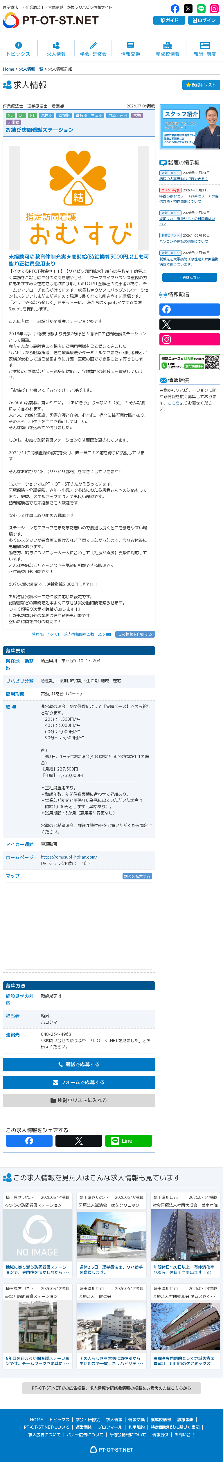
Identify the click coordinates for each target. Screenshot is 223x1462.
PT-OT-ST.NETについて (46, 1427)
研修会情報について (127, 1434)
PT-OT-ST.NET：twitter (188, 8)
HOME (36, 1419)
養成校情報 (167, 48)
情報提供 (160, 1434)
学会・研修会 (93, 48)
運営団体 (83, 1427)
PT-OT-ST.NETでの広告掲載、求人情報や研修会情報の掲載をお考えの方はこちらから (111, 1388)
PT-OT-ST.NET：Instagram (214, 8)
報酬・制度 (204, 48)
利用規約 (136, 1427)
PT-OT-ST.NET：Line (201, 8)
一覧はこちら (189, 277)
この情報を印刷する (135, 634)
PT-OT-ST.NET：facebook (175, 8)
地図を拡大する (137, 876)
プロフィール (110, 1427)
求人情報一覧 (31, 69)
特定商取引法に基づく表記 (175, 1427)
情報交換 (130, 48)
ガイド (169, 20)
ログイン (204, 20)
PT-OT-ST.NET (51, 20)
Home (8, 69)
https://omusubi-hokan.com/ (69, 857)
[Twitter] (78, 1141)
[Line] (128, 1141)
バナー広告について (85, 1434)
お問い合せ (185, 1434)
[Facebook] (29, 1141)
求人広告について (44, 1434)
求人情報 (56, 48)
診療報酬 (185, 1419)
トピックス (18, 48)
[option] (190, 127)
